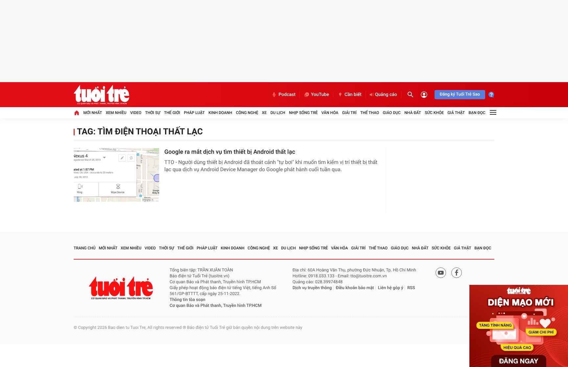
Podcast (287, 94)
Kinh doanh (220, 112)
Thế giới (172, 112)
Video (135, 112)
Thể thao (369, 112)
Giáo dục (392, 112)
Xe (264, 112)
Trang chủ (85, 248)
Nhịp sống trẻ (303, 112)
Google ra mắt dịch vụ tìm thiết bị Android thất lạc (229, 152)
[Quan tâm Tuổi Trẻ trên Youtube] (441, 272)
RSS (411, 288)
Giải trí (349, 112)
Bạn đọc (477, 112)
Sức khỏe (434, 112)
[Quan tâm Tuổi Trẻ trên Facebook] (456, 272)
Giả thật (456, 112)
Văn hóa (330, 112)
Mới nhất (92, 112)
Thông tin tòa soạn (187, 299)
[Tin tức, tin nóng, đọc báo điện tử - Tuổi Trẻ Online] (101, 94)
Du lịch (278, 112)
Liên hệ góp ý (390, 288)
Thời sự (152, 112)
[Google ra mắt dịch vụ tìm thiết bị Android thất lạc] (116, 175)
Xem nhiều (116, 112)
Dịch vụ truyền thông (312, 288)
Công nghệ (247, 112)
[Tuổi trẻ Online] (121, 288)
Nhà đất (412, 112)
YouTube (320, 94)
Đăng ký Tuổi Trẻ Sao (460, 94)
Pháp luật (194, 112)
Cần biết (353, 94)
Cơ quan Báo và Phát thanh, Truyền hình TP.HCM (216, 305)
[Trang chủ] (77, 112)
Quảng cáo (386, 94)
